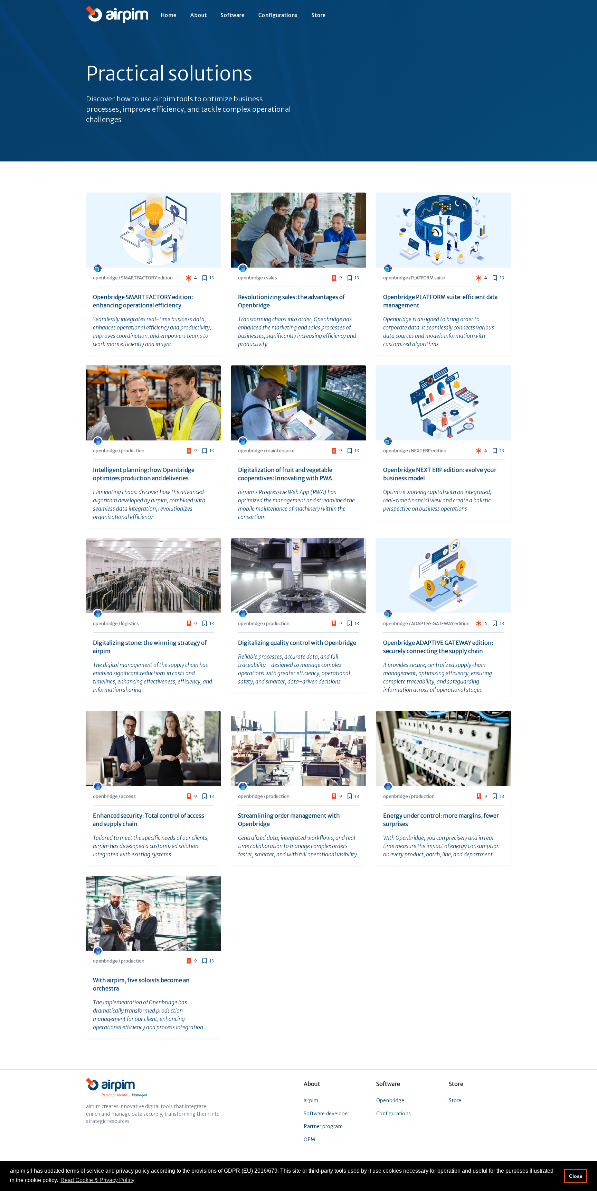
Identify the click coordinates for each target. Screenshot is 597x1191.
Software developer (326, 1113)
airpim (311, 1100)
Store (319, 15)
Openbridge (390, 1100)
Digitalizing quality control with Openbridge (297, 642)
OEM (309, 1139)
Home (169, 15)
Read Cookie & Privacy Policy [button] (97, 1180)
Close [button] (575, 1176)
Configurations (278, 15)
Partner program (323, 1126)
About (198, 15)
